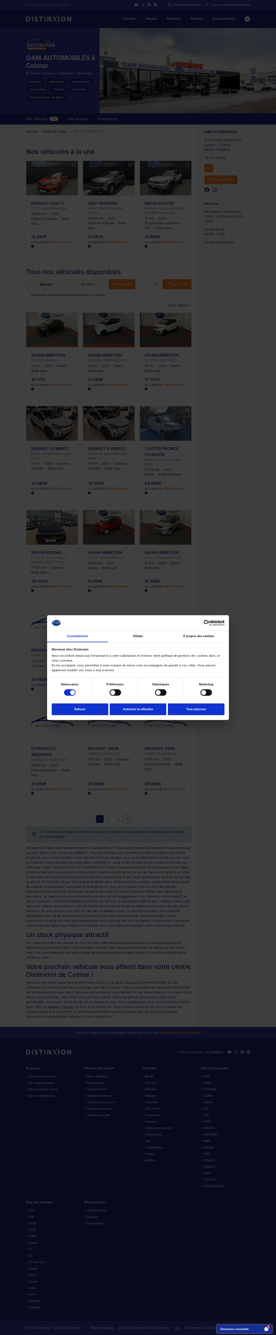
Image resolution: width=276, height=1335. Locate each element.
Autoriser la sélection (138, 709)
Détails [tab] (138, 636)
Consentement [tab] (77, 636)
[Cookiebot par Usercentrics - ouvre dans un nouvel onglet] (206, 623)
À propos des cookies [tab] (198, 636)
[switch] (115, 692)
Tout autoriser (196, 709)
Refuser (79, 709)
